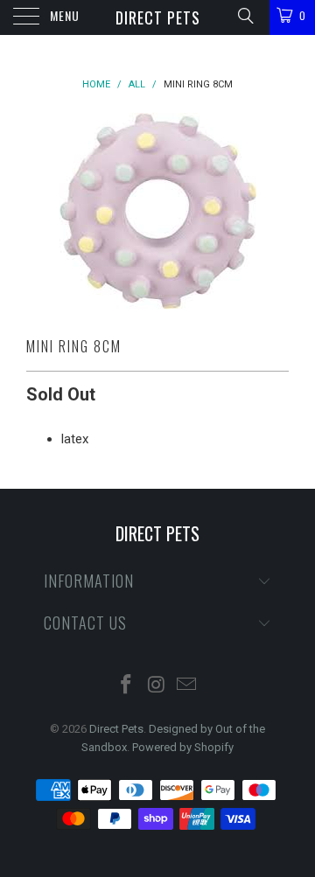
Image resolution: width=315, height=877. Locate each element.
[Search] (244, 15)
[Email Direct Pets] (187, 686)
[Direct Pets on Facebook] (126, 686)
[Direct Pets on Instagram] (157, 686)
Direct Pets (158, 17)
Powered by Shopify (183, 747)
